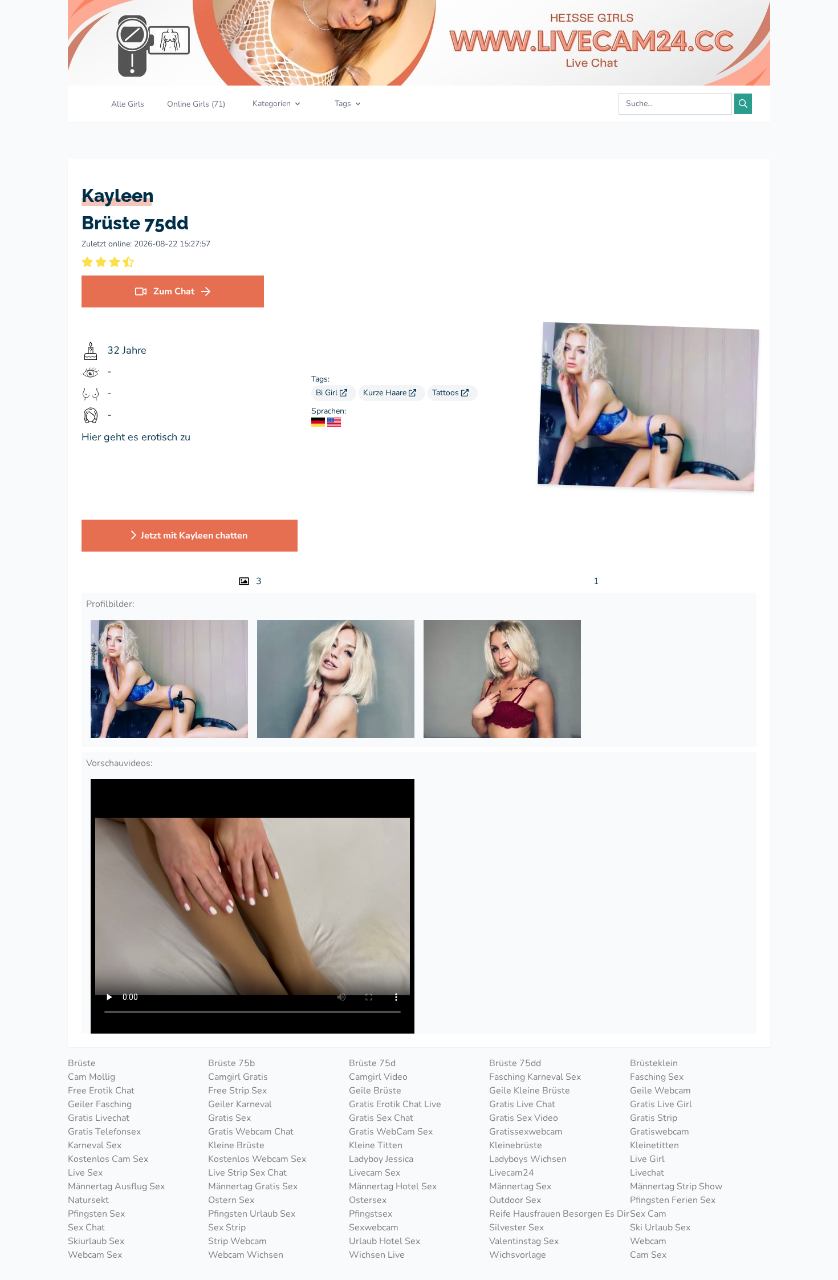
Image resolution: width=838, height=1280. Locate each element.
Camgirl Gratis (238, 1077)
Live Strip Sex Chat (247, 1172)
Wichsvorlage (517, 1255)
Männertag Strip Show (676, 1186)
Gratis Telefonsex (104, 1131)
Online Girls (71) (196, 104)
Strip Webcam (237, 1241)
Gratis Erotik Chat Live (395, 1104)
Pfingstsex (370, 1214)
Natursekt (88, 1200)
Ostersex (368, 1200)
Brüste (82, 1063)
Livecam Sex (374, 1172)
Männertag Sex (520, 1186)
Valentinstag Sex (524, 1241)
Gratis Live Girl (661, 1104)
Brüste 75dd (515, 1063)
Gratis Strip (653, 1118)
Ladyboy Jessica (381, 1159)
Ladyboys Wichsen (528, 1159)
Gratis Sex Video (523, 1118)
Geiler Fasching (100, 1104)
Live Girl (647, 1159)
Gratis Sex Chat (381, 1118)
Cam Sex (648, 1255)
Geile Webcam (660, 1090)
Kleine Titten (375, 1145)
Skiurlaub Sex (96, 1241)
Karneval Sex (94, 1145)
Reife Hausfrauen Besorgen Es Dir (559, 1214)
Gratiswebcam (659, 1131)
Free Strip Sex (237, 1090)
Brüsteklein (654, 1063)
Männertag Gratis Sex (253, 1186)
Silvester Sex (516, 1227)
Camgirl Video (378, 1077)
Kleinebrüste (515, 1145)
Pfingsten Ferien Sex (672, 1200)
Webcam (648, 1241)
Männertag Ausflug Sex (116, 1186)
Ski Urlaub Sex (660, 1227)
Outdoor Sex (515, 1200)
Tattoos (446, 392)
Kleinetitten (654, 1145)
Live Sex (85, 1172)
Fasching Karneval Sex (535, 1077)
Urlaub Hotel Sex (384, 1241)
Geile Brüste (375, 1090)
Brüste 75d (372, 1063)
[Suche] (743, 104)
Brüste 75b (231, 1063)
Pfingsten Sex (96, 1214)
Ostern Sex (231, 1200)
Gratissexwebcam (526, 1131)
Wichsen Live (377, 1255)
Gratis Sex (229, 1118)
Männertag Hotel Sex (393, 1186)
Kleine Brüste (236, 1145)
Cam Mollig (91, 1077)
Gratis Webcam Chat (251, 1131)
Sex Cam (648, 1214)
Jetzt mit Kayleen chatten (194, 535)
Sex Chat (86, 1227)
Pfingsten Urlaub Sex (251, 1214)
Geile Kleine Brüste (529, 1090)
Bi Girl (328, 392)
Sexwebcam (373, 1227)
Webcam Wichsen (245, 1255)
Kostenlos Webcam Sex (257, 1159)
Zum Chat (174, 291)
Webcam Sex (95, 1255)
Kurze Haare (386, 392)
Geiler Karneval (240, 1104)
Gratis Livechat (98, 1118)
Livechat (647, 1172)
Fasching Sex (657, 1077)
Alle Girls (127, 104)
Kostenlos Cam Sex (108, 1159)
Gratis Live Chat (522, 1104)
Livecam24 (511, 1172)
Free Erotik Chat (101, 1090)
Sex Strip (227, 1227)
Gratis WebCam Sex (391, 1131)
